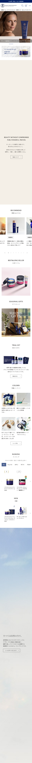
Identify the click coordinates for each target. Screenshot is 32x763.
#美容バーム (3, 10)
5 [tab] (18, 253)
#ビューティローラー (26, 10)
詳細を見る (15, 376)
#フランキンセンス (11, 10)
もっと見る (15, 443)
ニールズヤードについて (11, 650)
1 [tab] (9, 44)
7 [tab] (24, 253)
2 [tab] (14, 44)
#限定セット (18, 10)
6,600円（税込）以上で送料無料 (16, 1)
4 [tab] (16, 253)
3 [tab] (19, 44)
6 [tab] (21, 253)
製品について (16, 157)
